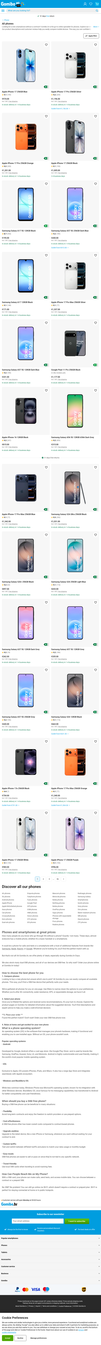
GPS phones (32, 906)
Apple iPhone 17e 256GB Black (15, 788)
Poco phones (57, 921)
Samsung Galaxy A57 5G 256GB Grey (18, 717)
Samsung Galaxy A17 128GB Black (17, 302)
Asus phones (7, 909)
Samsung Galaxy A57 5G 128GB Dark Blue (20, 370)
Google (29, 949)
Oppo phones (57, 913)
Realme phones (58, 925)
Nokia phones (57, 900)
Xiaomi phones (83, 919)
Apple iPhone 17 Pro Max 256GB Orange (69, 788)
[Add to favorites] (46, 44)
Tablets (4, 1252)
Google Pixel (32, 903)
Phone (6, 20)
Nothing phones (58, 903)
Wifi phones (82, 916)
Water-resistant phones (87, 913)
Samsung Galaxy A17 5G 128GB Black (19, 231)
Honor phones (32, 916)
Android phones (8, 900)
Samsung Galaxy (84, 897)
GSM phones (32, 909)
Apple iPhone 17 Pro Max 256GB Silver (68, 302)
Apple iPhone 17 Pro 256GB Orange (18, 163)
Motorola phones (59, 897)
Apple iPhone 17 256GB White (15, 860)
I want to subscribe (76, 1221)
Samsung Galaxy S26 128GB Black (66, 717)
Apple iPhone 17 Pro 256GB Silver (66, 92)
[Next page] (63, 879)
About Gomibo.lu (21, 1306)
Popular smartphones (9, 1238)
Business (4, 1273)
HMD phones (32, 913)
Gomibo (4, 1281)
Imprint (38, 1306)
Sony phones (83, 906)
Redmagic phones (84, 893)
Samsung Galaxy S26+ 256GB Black (18, 582)
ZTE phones (82, 922)
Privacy (31, 1306)
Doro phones (7, 919)
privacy (81, 1330)
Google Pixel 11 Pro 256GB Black (65, 370)
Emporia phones (33, 893)
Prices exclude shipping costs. (73, 1301)
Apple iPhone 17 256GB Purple (64, 860)
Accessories (6, 1259)
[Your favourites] (90, 3)
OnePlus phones (58, 909)
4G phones (6, 893)
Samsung (6, 949)
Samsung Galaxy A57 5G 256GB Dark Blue (70, 231)
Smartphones (83, 900)
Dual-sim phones (8, 922)
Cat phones (6, 913)
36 (58, 879)
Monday (26, 1200)
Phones (4, 1245)
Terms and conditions (49, 1306)
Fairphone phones (34, 897)
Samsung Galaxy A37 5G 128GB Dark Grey (21, 649)
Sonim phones (83, 903)
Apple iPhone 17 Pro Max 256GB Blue (18, 514)
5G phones (6, 897)
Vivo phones (82, 909)
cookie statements (9, 1332)
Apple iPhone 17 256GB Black (64, 163)
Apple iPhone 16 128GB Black (15, 437)
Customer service (8, 1266)
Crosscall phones (8, 916)
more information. (72, 1303)
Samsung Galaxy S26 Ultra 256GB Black (68, 514)
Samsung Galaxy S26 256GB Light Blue (68, 582)
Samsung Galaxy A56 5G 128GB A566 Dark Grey (72, 437)
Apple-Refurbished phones (12, 906)
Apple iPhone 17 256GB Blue (14, 92)
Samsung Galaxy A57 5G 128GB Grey (67, 649)
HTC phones (32, 919)
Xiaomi (20, 949)
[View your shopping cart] (97, 4)
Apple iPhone (7, 903)
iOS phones (31, 922)
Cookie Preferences (65, 1306)
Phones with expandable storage (61, 917)
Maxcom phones (58, 893)
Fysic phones (32, 900)
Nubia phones (57, 906)
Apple (13, 949)
